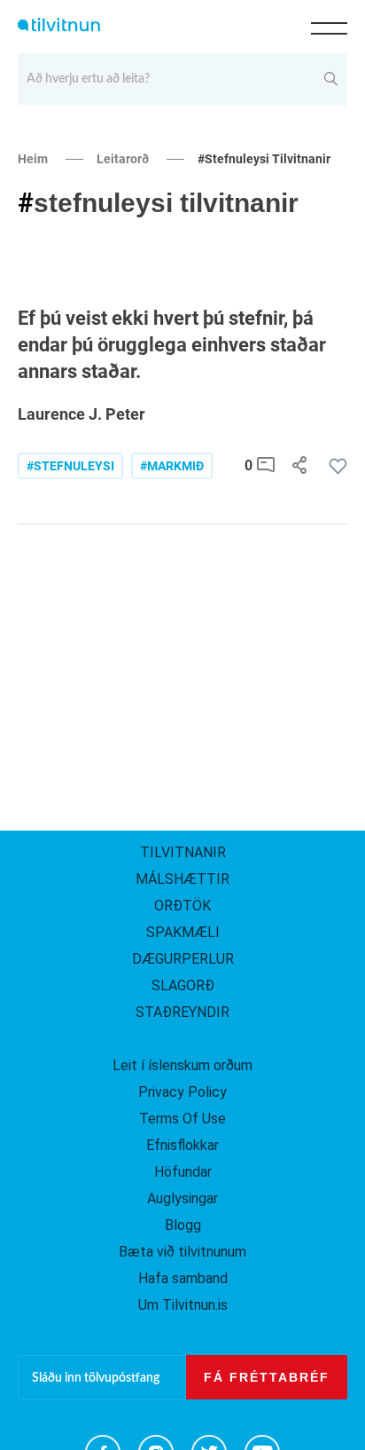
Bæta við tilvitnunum (182, 1251)
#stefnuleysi (70, 466)
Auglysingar (182, 1198)
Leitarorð (123, 159)
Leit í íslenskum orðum (182, 1065)
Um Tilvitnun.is (183, 1304)
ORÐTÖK (182, 905)
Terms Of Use (182, 1118)
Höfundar (183, 1171)
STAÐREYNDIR (182, 1012)
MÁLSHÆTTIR (182, 879)
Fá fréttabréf (267, 1377)
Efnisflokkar (182, 1145)
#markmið (172, 466)
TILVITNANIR (183, 852)
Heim (33, 159)
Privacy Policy (182, 1092)
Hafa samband (183, 1278)
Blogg (183, 1225)
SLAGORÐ (182, 985)
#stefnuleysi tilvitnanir (264, 159)
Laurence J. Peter (81, 414)
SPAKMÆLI (183, 932)
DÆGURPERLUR (183, 958)
